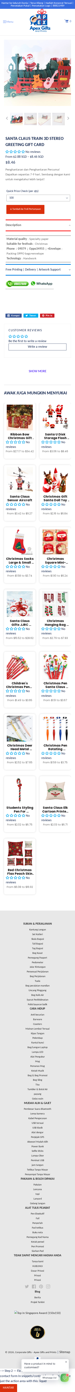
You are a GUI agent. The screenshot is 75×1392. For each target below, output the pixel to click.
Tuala (37, 981)
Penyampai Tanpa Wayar (37, 1174)
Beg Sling (37, 1080)
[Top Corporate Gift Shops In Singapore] (37, 1313)
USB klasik (37, 1128)
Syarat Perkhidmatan (37, 1000)
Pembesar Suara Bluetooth (37, 1109)
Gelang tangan (37, 1203)
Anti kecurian (37, 1014)
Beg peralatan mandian (37, 985)
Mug (37, 1061)
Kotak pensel (37, 1242)
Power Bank (37, 1146)
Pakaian (37, 1184)
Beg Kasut (37, 953)
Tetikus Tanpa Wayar (37, 1170)
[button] (15, 152)
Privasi (37, 1275)
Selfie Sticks (37, 1151)
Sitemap (64, 1352)
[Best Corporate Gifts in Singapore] (37, 1343)
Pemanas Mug (37, 1066)
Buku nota (37, 1232)
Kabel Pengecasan (37, 1118)
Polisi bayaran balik (37, 1004)
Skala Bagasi (37, 939)
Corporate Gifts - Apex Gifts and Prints (35, 1352)
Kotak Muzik (37, 1071)
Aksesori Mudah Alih (37, 1142)
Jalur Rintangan (38, 967)
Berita (37, 1297)
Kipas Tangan (37, 1033)
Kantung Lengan (37, 929)
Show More (37, 371)
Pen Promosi (37, 1246)
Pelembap (37, 1038)
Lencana (37, 1189)
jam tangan (37, 1165)
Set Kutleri (37, 934)
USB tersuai (38, 1123)
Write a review (37, 347)
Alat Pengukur (37, 1056)
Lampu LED (37, 1052)
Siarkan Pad (38, 1251)
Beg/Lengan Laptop (37, 1047)
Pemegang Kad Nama (38, 1237)
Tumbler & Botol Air (37, 1089)
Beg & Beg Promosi (37, 1075)
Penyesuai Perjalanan (37, 971)
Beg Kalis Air (37, 995)
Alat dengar (37, 1132)
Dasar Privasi (37, 1271)
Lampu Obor (37, 1155)
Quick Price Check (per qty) (22, 191)
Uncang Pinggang (37, 990)
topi (37, 1194)
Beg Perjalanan (37, 976)
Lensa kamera (37, 1113)
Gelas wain (37, 1098)
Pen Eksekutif (37, 1213)
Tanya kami (37, 1261)
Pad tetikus (37, 1228)
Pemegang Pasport (37, 958)
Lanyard (37, 1199)
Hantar (8, 1387)
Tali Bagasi (37, 943)
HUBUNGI (37, 1266)
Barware (37, 1019)
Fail (37, 1218)
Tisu (37, 1084)
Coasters (37, 1024)
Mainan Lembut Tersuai (37, 1029)
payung (37, 1094)
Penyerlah (37, 1223)
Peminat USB (37, 1160)
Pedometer (37, 962)
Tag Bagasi (37, 948)
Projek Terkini (37, 1302)
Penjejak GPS (37, 1137)
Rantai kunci (37, 1042)
